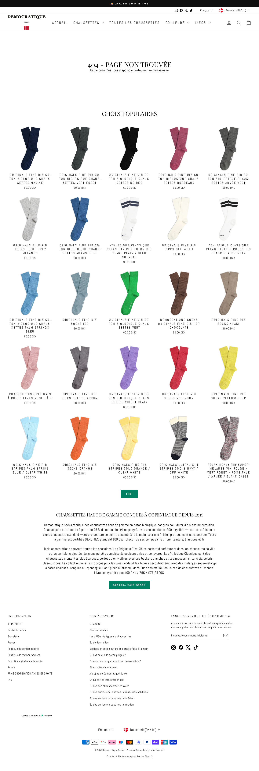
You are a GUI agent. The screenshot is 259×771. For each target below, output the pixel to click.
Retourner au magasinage (152, 70)
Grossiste (13, 636)
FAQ (10, 679)
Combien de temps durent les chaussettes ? (115, 661)
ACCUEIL (60, 22)
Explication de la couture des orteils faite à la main (118, 648)
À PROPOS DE (15, 624)
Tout (129, 494)
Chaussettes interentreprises (106, 679)
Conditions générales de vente (25, 661)
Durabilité (95, 624)
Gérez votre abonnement (103, 667)
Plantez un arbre (98, 630)
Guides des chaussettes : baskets (109, 686)
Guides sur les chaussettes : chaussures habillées (118, 692)
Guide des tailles (99, 642)
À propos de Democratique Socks (108, 673)
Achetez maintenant (129, 584)
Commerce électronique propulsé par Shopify (130, 756)
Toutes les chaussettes (134, 22)
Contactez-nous (17, 630)
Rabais (12, 667)
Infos (201, 22)
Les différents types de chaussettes (110, 636)
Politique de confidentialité (23, 648)
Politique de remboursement (24, 655)
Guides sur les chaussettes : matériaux (112, 698)
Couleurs (176, 22)
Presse (12, 642)
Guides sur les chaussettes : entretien (111, 704)
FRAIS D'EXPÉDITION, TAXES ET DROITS (30, 673)
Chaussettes (87, 22)
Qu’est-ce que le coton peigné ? (107, 655)
